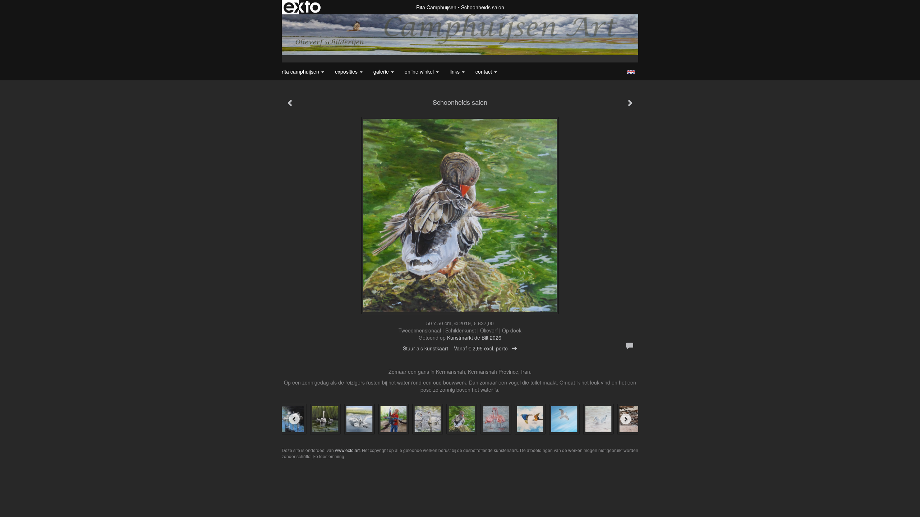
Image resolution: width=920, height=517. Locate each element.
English (631, 72)
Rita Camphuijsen (436, 7)
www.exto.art (347, 450)
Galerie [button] (381, 71)
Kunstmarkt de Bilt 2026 (474, 337)
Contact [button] (484, 71)
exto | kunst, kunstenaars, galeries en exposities (302, 7)
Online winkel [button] (420, 71)
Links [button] (455, 71)
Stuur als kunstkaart (455, 348)
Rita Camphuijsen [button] (301, 71)
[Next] (625, 419)
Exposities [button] (347, 71)
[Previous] (294, 419)
